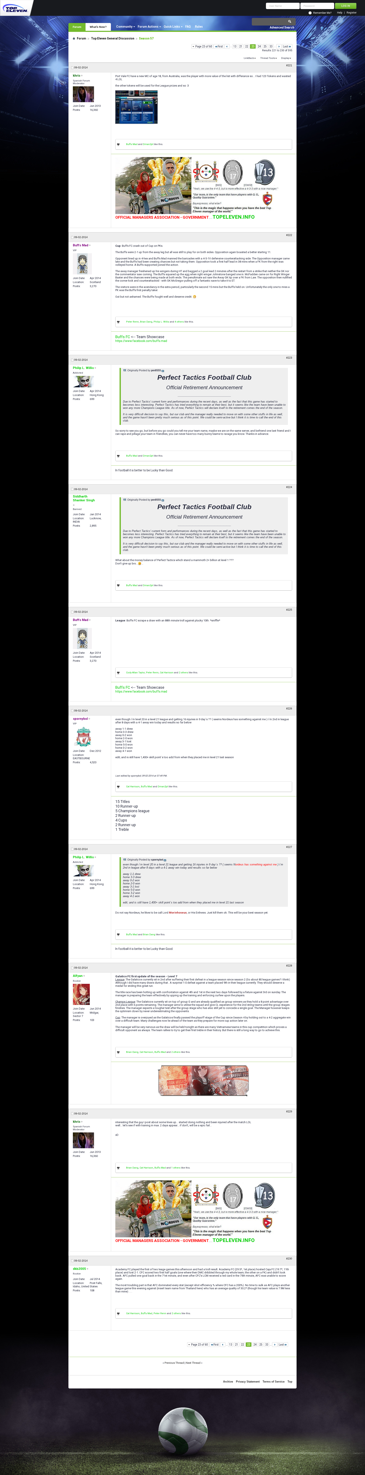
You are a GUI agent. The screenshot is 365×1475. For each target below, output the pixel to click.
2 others (183, 672)
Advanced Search (282, 27)
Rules (199, 26)
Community (124, 26)
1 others (175, 1167)
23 (252, 46)
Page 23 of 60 (203, 46)
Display (285, 58)
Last (285, 46)
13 (234, 46)
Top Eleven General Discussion (112, 38)
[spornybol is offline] (83, 737)
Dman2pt (148, 144)
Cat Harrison (166, 672)
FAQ (188, 26)
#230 (289, 1258)
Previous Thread (174, 1362)
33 (271, 46)
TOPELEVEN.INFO (233, 217)
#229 (289, 1111)
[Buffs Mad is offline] (82, 263)
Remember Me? (322, 12)
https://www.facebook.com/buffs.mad (141, 341)
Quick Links (172, 26)
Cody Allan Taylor (135, 672)
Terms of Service (274, 1381)
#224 (289, 487)
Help (339, 13)
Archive (228, 1381)
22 (246, 46)
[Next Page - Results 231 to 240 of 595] (279, 46)
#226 (289, 708)
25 (265, 46)
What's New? (98, 26)
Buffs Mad (132, 144)
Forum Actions (148, 26)
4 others (179, 321)
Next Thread (193, 1362)
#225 (289, 609)
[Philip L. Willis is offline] (83, 381)
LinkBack (249, 58)
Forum (77, 26)
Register (352, 13)
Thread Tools (267, 58)
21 (240, 46)
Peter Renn (132, 321)
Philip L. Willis (161, 321)
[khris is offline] (83, 94)
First (220, 46)
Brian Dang (146, 321)
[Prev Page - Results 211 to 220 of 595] (227, 46)
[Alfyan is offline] (81, 994)
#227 (289, 847)
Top (289, 1381)
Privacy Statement (248, 1381)
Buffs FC (122, 337)
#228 (289, 965)
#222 (289, 235)
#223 (289, 357)
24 (259, 46)
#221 (289, 65)
